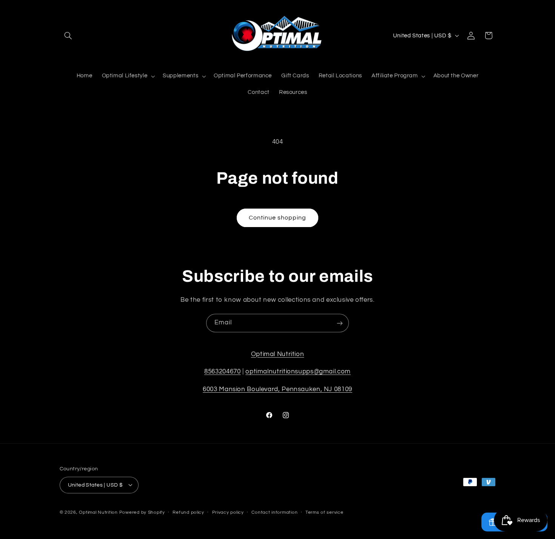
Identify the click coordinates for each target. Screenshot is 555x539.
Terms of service (324, 512)
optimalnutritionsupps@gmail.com (298, 372)
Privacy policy (228, 512)
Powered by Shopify (142, 512)
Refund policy (188, 512)
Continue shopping (278, 218)
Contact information (274, 512)
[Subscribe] (339, 323)
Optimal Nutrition (277, 354)
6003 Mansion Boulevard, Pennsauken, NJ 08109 (277, 389)
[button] (68, 35)
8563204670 (222, 372)
